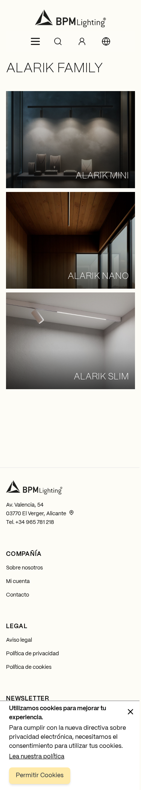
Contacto (17, 595)
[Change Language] (106, 41)
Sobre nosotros (24, 568)
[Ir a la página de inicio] (70, 18)
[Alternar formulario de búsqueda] (57, 41)
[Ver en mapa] (71, 512)
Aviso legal (19, 640)
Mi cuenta (18, 581)
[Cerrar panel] (130, 711)
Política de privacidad (32, 653)
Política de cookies (29, 667)
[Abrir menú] (35, 41)
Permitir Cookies (40, 775)
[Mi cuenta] (81, 41)
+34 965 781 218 (34, 522)
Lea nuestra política (36, 757)
